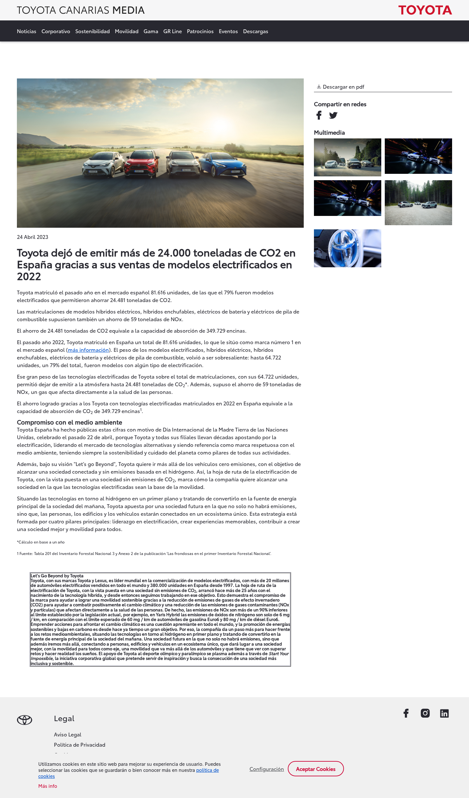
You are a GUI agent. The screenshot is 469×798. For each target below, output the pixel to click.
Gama (151, 30)
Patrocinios (200, 30)
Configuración (266, 769)
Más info (47, 786)
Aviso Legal (67, 734)
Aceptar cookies (316, 768)
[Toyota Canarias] (81, 11)
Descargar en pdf (343, 86)
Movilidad (126, 30)
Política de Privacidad (79, 744)
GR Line (172, 30)
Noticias (26, 30)
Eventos (228, 30)
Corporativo (55, 30)
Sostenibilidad (92, 30)
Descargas (255, 30)
